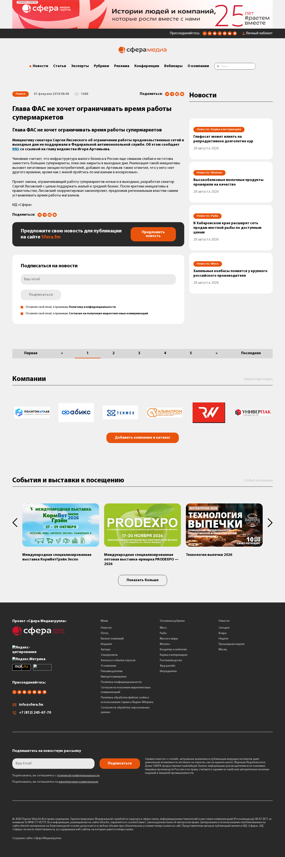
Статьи (59, 66)
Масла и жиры (169, 638)
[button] (17, 523)
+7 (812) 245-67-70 (35, 713)
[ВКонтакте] (167, 94)
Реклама (121, 66)
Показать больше (143, 580)
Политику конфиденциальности (92, 307)
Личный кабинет (259, 33)
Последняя (251, 353)
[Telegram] (172, 94)
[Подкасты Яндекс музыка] (235, 35)
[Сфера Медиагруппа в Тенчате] (225, 35)
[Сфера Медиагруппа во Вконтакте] (210, 35)
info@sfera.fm (31, 705)
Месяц (223, 649)
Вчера (222, 633)
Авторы (105, 649)
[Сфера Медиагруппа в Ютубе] (215, 35)
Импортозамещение (113, 676)
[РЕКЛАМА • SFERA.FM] (142, 26)
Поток (104, 633)
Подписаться (41, 295)
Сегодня (224, 627)
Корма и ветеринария (173, 655)
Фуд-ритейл (167, 665)
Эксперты (80, 66)
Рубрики (101, 66)
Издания (106, 644)
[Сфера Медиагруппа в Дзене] (205, 35)
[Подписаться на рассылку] (230, 35)
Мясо (163, 627)
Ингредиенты (168, 671)
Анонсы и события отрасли (118, 660)
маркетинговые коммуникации (78, 781)
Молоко (165, 644)
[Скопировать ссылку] (177, 94)
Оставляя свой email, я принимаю (71, 307)
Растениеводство (171, 660)
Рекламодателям (111, 671)
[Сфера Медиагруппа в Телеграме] (220, 35)
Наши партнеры (258, 379)
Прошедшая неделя (232, 644)
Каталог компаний (112, 638)
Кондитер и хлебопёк (173, 649)
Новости (40, 66)
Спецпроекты (109, 655)
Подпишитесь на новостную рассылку (46, 751)
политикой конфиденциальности (78, 775)
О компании (198, 66)
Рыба (163, 633)
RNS (15, 149)
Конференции (146, 66)
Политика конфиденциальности (121, 682)
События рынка (258, 481)
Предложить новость (153, 234)
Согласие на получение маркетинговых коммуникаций (108, 313)
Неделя (223, 638)
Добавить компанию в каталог (142, 438)
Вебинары (173, 66)
